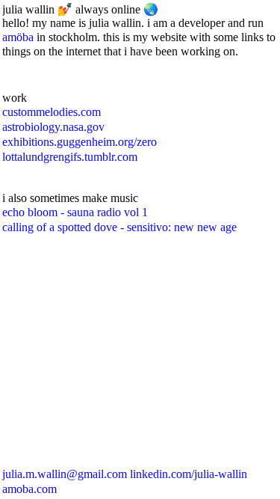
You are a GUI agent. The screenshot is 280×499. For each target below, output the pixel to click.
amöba (19, 37)
